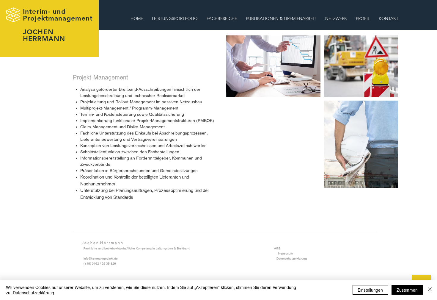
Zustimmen (407, 290)
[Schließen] (429, 290)
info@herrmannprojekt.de (101, 258)
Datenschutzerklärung (291, 258)
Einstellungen (370, 290)
